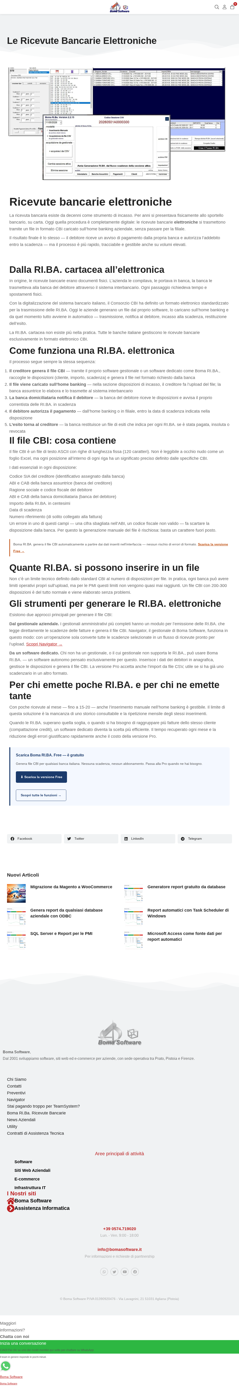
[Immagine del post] (16, 893)
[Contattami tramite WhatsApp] (104, 1272)
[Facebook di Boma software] (135, 1272)
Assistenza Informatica (42, 1208)
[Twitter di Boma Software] (114, 1272)
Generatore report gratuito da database (186, 887)
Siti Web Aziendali (32, 1170)
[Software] (9, 1162)
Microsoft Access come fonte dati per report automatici (185, 936)
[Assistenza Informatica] (10, 1208)
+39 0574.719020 (119, 1228)
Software (23, 1161)
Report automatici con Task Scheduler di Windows (188, 913)
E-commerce (27, 1179)
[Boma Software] (10, 1201)
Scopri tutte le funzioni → (41, 795)
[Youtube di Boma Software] (125, 1272)
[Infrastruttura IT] (9, 1188)
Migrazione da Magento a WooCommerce (71, 887)
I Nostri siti (21, 1193)
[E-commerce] (9, 1179)
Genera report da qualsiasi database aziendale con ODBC (66, 913)
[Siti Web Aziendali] (9, 1171)
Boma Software (33, 1201)
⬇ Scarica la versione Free (41, 777)
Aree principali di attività (119, 1153)
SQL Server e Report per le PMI (61, 933)
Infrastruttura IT (30, 1187)
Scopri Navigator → (44, 644)
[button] (34, 838)
